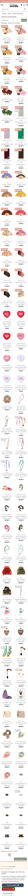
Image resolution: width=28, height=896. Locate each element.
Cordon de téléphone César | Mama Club (21, 599)
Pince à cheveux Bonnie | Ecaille (7, 599)
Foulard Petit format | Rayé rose (7, 763)
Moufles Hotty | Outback (7, 59)
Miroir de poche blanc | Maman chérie (7, 387)
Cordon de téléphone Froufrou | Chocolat (21, 516)
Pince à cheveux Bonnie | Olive (21, 579)
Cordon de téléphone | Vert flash (7, 558)
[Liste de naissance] (21, 5)
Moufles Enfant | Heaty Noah (7, 39)
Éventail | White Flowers (7, 262)
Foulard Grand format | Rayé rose (7, 783)
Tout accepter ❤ (13, 885)
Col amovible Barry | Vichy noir (7, 844)
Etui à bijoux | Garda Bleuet (21, 722)
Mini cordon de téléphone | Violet (7, 682)
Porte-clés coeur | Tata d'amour (7, 640)
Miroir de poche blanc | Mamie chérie (21, 367)
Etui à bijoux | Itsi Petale (7, 722)
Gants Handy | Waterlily (21, 99)
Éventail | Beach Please (7, 241)
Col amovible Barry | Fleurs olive (21, 844)
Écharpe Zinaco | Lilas (7, 142)
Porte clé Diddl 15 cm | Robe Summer (7, 619)
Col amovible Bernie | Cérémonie (21, 804)
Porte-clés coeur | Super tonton (21, 640)
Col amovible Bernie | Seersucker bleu (7, 804)
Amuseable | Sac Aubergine (7, 702)
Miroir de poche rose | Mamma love (21, 345)
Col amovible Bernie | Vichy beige (21, 783)
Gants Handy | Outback (7, 79)
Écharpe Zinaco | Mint (21, 142)
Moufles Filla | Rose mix (21, 282)
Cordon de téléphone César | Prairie (7, 474)
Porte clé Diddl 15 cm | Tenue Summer (21, 619)
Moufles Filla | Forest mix (7, 302)
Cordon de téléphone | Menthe (21, 558)
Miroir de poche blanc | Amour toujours (21, 387)
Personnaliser (8, 893)
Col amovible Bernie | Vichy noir (21, 824)
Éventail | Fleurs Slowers (21, 241)
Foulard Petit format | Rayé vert (21, 743)
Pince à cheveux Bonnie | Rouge (7, 579)
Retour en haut (20, 859)
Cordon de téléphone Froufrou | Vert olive (21, 536)
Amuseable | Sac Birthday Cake (7, 496)
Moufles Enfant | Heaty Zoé (21, 39)
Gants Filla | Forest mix (7, 282)
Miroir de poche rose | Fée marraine (7, 367)
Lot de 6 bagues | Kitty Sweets (21, 302)
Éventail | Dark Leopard (7, 221)
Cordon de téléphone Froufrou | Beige (21, 496)
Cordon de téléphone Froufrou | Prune (7, 516)
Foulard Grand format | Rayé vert (21, 763)
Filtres (24, 20)
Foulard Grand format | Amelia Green (7, 743)
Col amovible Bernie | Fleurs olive (7, 824)
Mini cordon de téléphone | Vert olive (7, 429)
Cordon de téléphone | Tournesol (21, 682)
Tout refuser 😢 (8, 889)
